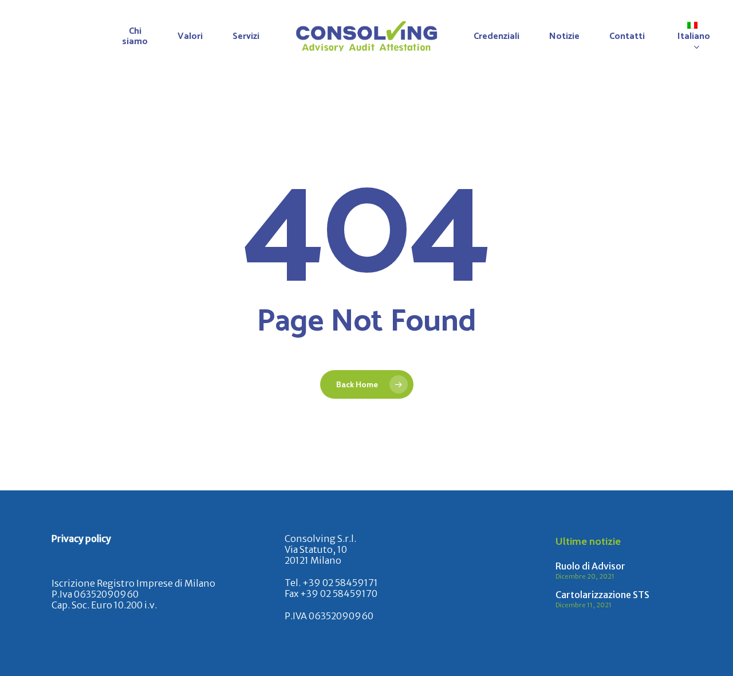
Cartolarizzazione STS (602, 594)
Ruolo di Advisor (590, 566)
